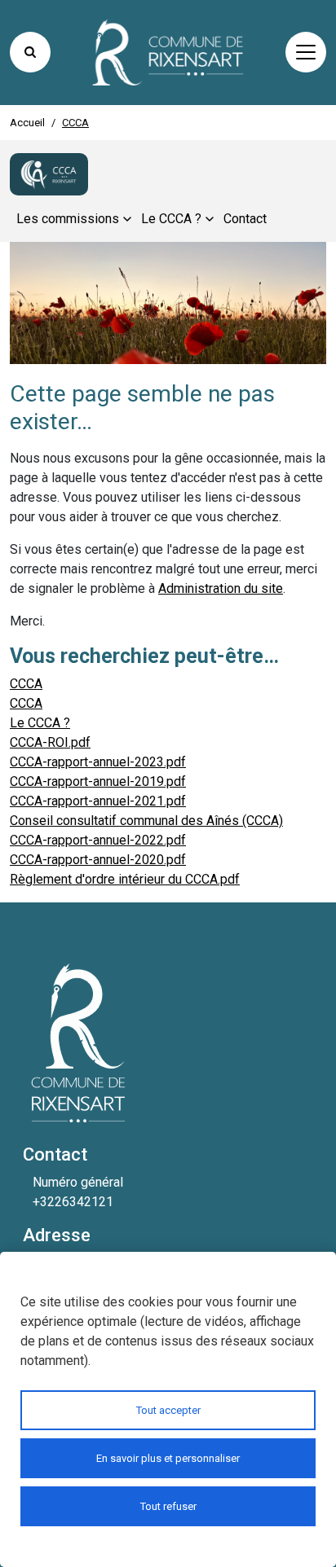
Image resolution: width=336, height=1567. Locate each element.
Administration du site (220, 588)
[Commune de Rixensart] (168, 52)
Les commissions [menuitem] (67, 218)
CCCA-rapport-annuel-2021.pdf (98, 801)
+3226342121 (73, 1201)
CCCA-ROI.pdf (50, 742)
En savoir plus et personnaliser (168, 1458)
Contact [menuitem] (245, 218)
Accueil (27, 122)
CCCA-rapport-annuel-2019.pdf (98, 781)
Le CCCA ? (40, 723)
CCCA (26, 683)
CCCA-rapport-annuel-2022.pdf (98, 840)
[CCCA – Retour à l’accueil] (49, 174)
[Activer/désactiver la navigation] (305, 52)
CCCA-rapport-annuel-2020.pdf (98, 859)
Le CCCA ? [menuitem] (171, 218)
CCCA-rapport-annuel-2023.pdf (98, 762)
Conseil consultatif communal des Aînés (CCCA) (146, 820)
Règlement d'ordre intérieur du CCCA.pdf (125, 879)
